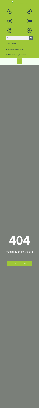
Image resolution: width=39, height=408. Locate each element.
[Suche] (31, 38)
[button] (19, 61)
